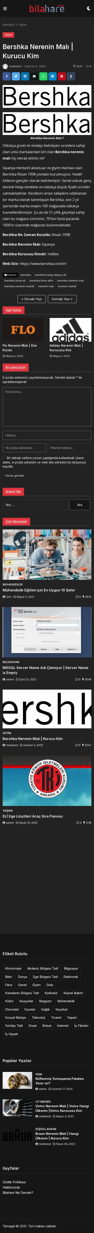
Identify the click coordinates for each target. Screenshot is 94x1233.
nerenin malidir (67, 286)
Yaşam (72, 1017)
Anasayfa (9, 24)
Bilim (8, 977)
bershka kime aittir (41, 280)
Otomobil (12, 1009)
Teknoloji (38, 1017)
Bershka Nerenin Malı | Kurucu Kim (33, 738)
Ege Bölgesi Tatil (45, 977)
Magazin (45, 1001)
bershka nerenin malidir (19, 286)
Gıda (49, 985)
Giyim (22, 24)
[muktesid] (5, 66)
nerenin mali (46, 286)
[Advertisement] (47, 880)
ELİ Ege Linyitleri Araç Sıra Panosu (33, 816)
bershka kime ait (15, 280)
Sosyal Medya (15, 1017)
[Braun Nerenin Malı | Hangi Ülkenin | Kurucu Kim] (17, 1135)
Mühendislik (66, 1001)
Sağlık (45, 1009)
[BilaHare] (46, 9)
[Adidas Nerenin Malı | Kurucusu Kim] (70, 330)
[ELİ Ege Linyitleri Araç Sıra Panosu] (47, 781)
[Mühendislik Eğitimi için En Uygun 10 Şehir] (47, 554)
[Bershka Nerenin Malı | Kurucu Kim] (47, 709)
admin (10, 679)
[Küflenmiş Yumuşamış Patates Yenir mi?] (17, 1080)
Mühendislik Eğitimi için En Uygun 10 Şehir (39, 590)
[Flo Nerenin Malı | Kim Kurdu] (23, 330)
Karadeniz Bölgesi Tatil (22, 993)
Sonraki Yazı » (62, 299)
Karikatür (51, 993)
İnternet (63, 1025)
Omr (8, 596)
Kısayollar (26, 1001)
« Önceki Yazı (31, 299)
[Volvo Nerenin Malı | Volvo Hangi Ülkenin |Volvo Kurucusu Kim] (17, 1107)
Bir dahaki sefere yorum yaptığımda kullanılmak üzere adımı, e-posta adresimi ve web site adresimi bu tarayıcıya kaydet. (44, 462)
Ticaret (56, 1017)
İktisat (46, 1025)
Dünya (22, 977)
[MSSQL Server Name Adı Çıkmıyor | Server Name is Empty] (47, 632)
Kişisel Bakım (73, 993)
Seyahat (62, 1009)
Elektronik (70, 977)
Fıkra (8, 985)
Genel (22, 985)
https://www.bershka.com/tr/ (43, 263)
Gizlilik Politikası (14, 1182)
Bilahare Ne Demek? (18, 1192)
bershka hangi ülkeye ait (50, 275)
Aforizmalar (13, 968)
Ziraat (32, 1025)
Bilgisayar (71, 968)
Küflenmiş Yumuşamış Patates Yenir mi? (59, 1081)
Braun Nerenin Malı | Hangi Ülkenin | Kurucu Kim (57, 1136)
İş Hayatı (11, 1034)
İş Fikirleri (81, 1025)
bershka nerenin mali (70, 280)
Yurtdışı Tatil (14, 1025)
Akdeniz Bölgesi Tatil (42, 968)
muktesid (15, 66)
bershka (26, 275)
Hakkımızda (11, 1187)
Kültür (9, 1001)
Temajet (9, 1226)
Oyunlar (29, 1009)
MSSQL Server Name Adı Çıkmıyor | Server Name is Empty (45, 670)
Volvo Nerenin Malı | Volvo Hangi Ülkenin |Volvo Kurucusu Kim (62, 1108)
